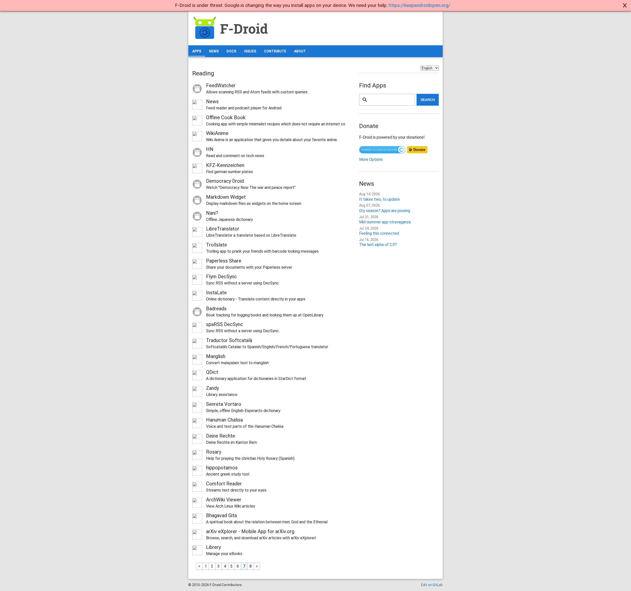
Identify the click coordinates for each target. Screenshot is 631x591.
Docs (231, 51)
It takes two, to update (379, 199)
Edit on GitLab (432, 585)
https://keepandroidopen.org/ (419, 5)
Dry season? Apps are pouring (384, 210)
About (300, 51)
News (214, 51)
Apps (196, 51)
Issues (250, 51)
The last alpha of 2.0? (378, 244)
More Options (371, 159)
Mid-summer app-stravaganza (385, 222)
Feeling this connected (379, 233)
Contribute (275, 51)
